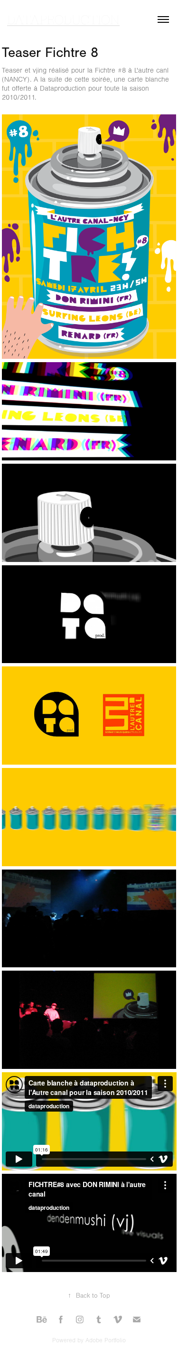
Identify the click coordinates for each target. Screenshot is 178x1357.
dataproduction (63, 19)
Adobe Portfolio (105, 1340)
